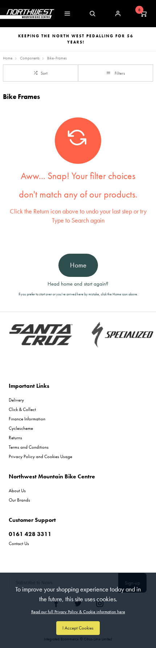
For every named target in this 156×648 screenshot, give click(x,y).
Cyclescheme (21, 428)
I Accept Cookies (78, 628)
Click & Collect (22, 409)
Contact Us (19, 543)
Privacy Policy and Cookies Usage (40, 456)
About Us (17, 490)
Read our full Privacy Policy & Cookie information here (78, 612)
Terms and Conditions (29, 447)
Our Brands (19, 500)
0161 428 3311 (30, 534)
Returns (15, 438)
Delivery (16, 400)
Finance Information (27, 419)
